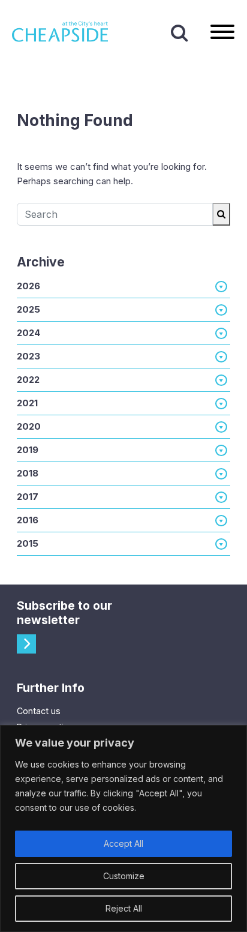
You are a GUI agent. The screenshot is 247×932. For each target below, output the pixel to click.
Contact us (39, 711)
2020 (29, 426)
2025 (28, 309)
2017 (27, 496)
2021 (27, 403)
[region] (123, 828)
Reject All (124, 908)
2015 (27, 543)
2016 (27, 520)
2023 (28, 356)
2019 (27, 449)
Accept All (123, 843)
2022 (28, 379)
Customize (123, 876)
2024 (28, 332)
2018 (27, 473)
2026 (28, 286)
